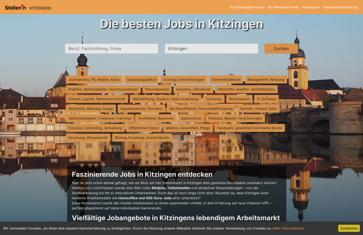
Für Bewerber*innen (283, 7)
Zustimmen (349, 228)
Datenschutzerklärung (340, 7)
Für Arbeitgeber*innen (247, 7)
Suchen (281, 48)
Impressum (311, 7)
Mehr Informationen (288, 228)
